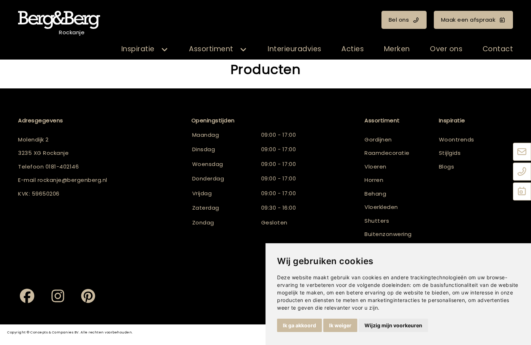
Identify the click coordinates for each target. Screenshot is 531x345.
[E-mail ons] (522, 152)
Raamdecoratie (387, 153)
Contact (498, 49)
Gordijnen (378, 139)
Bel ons (399, 19)
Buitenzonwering (388, 234)
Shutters (376, 220)
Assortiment (211, 49)
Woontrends (456, 139)
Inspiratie (138, 49)
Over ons (446, 49)
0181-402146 (62, 166)
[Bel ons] (522, 172)
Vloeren (375, 166)
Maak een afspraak (468, 19)
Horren (373, 180)
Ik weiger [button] (340, 325)
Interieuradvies (294, 49)
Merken (397, 49)
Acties (352, 49)
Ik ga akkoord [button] (299, 325)
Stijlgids (450, 153)
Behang (375, 193)
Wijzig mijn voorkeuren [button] (393, 325)
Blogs (446, 166)
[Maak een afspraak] (522, 192)
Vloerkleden (381, 207)
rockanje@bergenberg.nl (72, 180)
